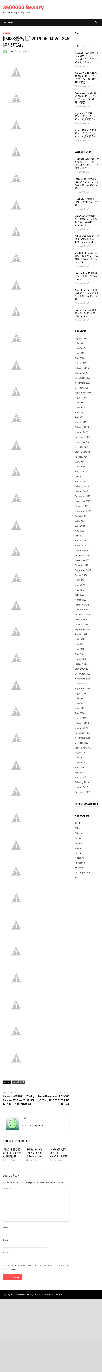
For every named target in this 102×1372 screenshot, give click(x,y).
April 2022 (79, 594)
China (77, 828)
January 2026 (81, 372)
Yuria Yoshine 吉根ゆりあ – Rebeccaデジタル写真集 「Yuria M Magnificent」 (86, 221)
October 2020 (81, 683)
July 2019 (79, 757)
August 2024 (81, 456)
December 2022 (82, 555)
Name (6, 1227)
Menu (10, 22)
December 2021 (82, 614)
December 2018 (82, 792)
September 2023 (83, 510)
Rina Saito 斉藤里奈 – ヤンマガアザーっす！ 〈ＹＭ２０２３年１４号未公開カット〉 (87, 58)
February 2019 (82, 782)
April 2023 (79, 535)
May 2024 (79, 471)
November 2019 (82, 737)
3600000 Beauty (23, 7)
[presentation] (78, 45)
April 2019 (79, 772)
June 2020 (80, 703)
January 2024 (81, 491)
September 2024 (83, 451)
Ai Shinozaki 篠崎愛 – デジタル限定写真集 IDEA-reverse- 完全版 (87, 239)
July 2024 (79, 461)
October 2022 (81, 565)
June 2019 (80, 762)
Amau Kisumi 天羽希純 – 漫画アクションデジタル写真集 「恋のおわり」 (87, 183)
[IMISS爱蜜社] (18, 1082)
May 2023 (79, 530)
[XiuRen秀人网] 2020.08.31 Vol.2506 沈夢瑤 (59, 1153)
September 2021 (83, 629)
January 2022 (81, 609)
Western (79, 877)
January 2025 (81, 432)
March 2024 (80, 481)
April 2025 (79, 417)
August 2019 (81, 752)
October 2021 (81, 624)
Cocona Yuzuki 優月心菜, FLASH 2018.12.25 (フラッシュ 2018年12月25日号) (86, 78)
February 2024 (82, 486)
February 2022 (82, 604)
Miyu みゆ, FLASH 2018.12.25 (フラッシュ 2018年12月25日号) (87, 116)
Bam (61, 1294)
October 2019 (81, 742)
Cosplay (78, 838)
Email (6, 1240)
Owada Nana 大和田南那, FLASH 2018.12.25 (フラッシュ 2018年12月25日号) (86, 98)
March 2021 (80, 658)
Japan (78, 847)
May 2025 (79, 412)
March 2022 (80, 599)
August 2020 (81, 693)
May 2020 (79, 708)
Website (7, 1252)
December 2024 (82, 436)
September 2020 (83, 688)
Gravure (78, 842)
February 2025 (82, 427)
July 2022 (79, 580)
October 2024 (81, 446)
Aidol (77, 823)
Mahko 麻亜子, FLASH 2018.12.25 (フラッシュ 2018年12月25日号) (87, 133)
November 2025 (82, 382)
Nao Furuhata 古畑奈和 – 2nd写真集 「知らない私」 (86, 276)
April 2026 (79, 358)
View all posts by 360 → (32, 1125)
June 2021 (80, 644)
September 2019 (83, 747)
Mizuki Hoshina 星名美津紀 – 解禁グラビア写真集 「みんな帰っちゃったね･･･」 (87, 258)
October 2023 (81, 506)
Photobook (80, 862)
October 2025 (81, 387)
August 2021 (81, 634)
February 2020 (82, 723)
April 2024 (79, 476)
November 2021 (82, 619)
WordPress (50, 1294)
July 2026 (79, 343)
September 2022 (83, 570)
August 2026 (81, 338)
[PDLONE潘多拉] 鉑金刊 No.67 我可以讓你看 (12, 1153)
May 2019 (79, 767)
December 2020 (82, 673)
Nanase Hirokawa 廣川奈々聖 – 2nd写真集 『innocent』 (86, 313)
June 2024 (80, 466)
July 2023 (79, 520)
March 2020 (80, 718)
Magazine (79, 857)
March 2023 (80, 540)
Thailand (79, 867)
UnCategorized (82, 872)
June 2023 (80, 525)
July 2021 (79, 639)
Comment (8, 1189)
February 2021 (82, 663)
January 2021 (81, 668)
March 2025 (80, 422)
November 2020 (82, 678)
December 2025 (82, 377)
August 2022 (81, 575)
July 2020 (79, 698)
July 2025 (79, 402)
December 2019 (82, 732)
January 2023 (81, 550)
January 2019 (81, 787)
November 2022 (82, 560)
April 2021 (79, 653)
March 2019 (80, 777)
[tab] (78, 45)
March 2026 (80, 363)
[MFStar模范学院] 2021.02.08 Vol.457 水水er (34, 1153)
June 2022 (80, 584)
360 (11, 51)
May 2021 (79, 649)
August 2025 (81, 397)
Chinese (6, 33)
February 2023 (82, 545)
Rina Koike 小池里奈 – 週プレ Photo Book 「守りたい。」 (87, 202)
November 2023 (82, 501)
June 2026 (80, 348)
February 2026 (82, 367)
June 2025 (80, 407)
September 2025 (83, 392)
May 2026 (79, 353)
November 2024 (82, 441)
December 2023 (82, 496)
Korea (78, 852)
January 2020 (81, 727)
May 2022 (79, 589)
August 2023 (81, 515)
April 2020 (79, 713)
